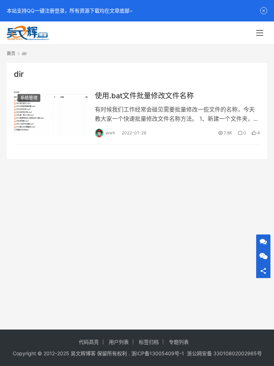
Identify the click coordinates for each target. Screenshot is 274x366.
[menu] (259, 32)
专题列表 (179, 342)
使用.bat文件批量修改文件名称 (144, 96)
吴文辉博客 (83, 353)
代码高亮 (89, 342)
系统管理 (28, 97)
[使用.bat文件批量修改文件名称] (51, 113)
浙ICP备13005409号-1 (157, 353)
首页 (11, 53)
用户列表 (119, 342)
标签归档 (149, 342)
